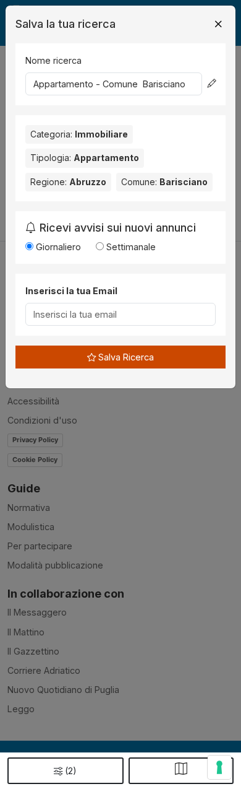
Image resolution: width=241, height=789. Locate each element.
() (71, 770)
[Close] (218, 24)
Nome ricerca (53, 60)
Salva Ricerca (125, 357)
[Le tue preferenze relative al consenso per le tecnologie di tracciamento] (219, 767)
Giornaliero (57, 247)
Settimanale (130, 247)
